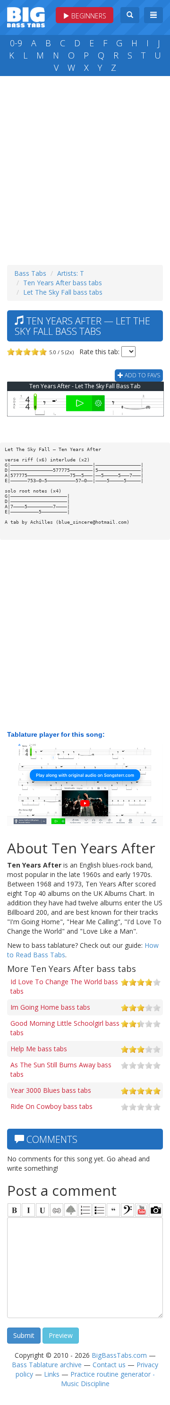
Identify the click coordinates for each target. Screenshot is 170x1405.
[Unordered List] (99, 1210)
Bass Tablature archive (47, 1364)
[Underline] (42, 1210)
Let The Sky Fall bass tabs (62, 292)
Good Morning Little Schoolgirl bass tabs (64, 1028)
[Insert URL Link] (56, 1210)
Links (52, 1374)
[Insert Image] (70, 1210)
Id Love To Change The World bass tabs (64, 986)
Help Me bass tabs (38, 1048)
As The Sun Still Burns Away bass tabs (60, 1069)
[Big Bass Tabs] (26, 16)
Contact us (109, 1364)
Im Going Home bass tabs (50, 1007)
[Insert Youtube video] (141, 1210)
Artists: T (70, 273)
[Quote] (113, 1210)
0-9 (16, 43)
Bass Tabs (30, 273)
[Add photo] (155, 1210)
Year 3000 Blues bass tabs (50, 1090)
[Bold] (14, 1210)
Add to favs (141, 375)
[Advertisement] (85, 168)
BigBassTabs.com (119, 1355)
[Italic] (28, 1210)
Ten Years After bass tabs (62, 282)
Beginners (87, 15)
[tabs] (127, 1210)
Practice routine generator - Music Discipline (108, 1379)
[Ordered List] (85, 1210)
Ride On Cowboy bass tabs (51, 1106)
